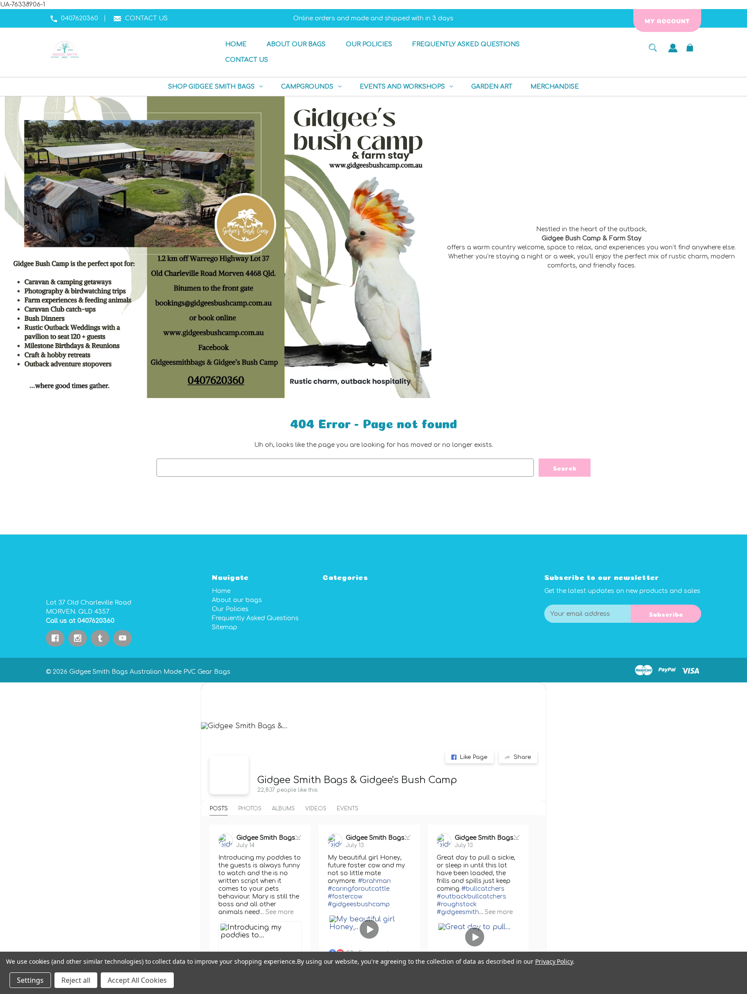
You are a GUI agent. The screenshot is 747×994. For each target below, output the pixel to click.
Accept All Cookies (137, 980)
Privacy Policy (554, 961)
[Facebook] (55, 638)
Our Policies (230, 609)
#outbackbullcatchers (471, 896)
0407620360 (79, 18)
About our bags (237, 600)
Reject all (75, 980)
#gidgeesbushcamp (359, 904)
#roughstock (457, 904)
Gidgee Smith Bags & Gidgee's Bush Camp (357, 780)
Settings (30, 980)
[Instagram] (77, 638)
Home (221, 591)
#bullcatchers (482, 889)
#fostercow (345, 896)
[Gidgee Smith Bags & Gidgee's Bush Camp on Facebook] (229, 774)
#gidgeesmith (458, 912)
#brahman (374, 881)
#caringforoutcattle (358, 889)
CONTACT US (146, 18)
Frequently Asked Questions (255, 618)
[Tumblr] (100, 638)
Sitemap (224, 627)
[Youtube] (122, 638)
